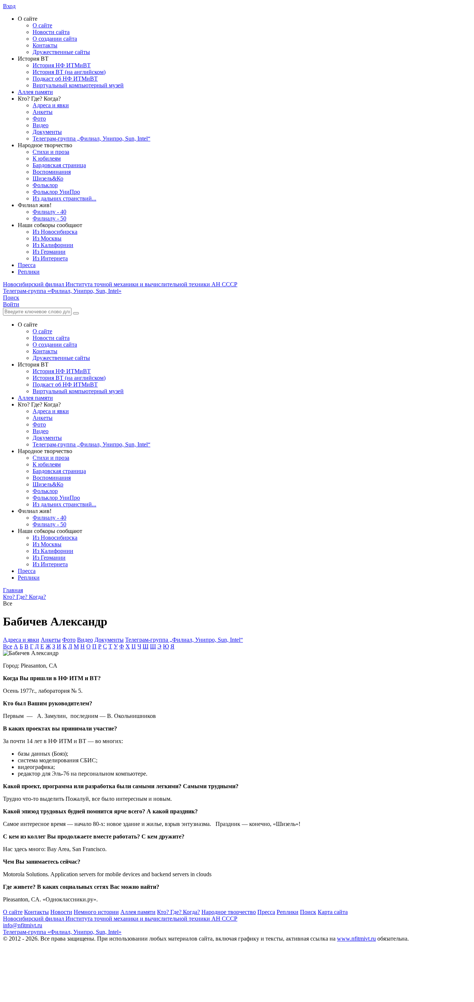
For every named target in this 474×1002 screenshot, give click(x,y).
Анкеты (43, 112)
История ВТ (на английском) (69, 72)
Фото (39, 118)
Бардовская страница (59, 165)
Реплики (29, 272)
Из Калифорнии (53, 245)
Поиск (308, 912)
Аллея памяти (35, 92)
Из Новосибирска (55, 232)
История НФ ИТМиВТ (62, 65)
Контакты (45, 45)
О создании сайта (55, 39)
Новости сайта (51, 32)
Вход (9, 6)
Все (7, 646)
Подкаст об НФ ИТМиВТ (65, 78)
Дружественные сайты (61, 52)
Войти (11, 304)
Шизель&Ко (48, 178)
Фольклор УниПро (56, 192)
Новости (61, 912)
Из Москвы (47, 238)
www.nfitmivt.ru (356, 938)
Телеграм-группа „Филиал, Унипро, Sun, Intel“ (91, 138)
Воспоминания (52, 172)
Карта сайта (333, 912)
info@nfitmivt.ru (22, 925)
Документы (47, 132)
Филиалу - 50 (49, 218)
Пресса (27, 265)
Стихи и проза (51, 152)
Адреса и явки (51, 105)
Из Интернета (50, 258)
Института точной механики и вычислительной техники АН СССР (120, 284)
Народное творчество (228, 912)
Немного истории (96, 912)
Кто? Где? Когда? (178, 912)
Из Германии (49, 252)
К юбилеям (47, 158)
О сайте (42, 25)
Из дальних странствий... (64, 198)
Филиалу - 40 (49, 212)
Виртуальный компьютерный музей (78, 85)
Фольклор (45, 185)
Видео (41, 125)
